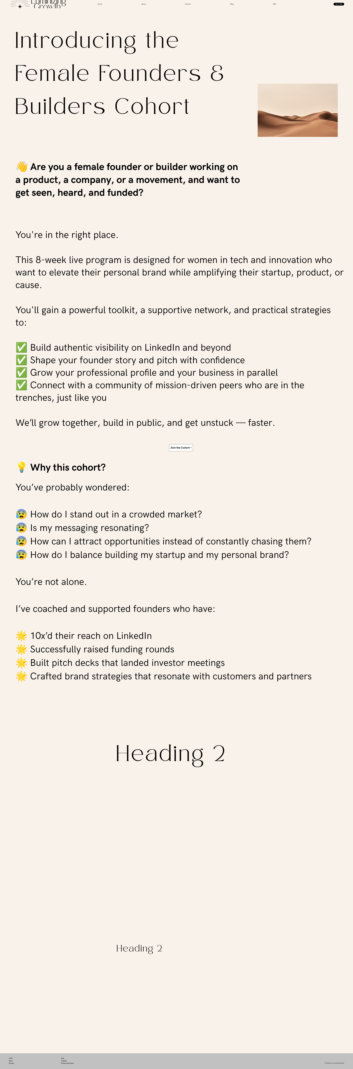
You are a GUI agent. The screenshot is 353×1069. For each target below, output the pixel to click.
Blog (62, 1058)
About (11, 1061)
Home (11, 1058)
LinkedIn (64, 1061)
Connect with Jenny (67, 1063)
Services (11, 1063)
